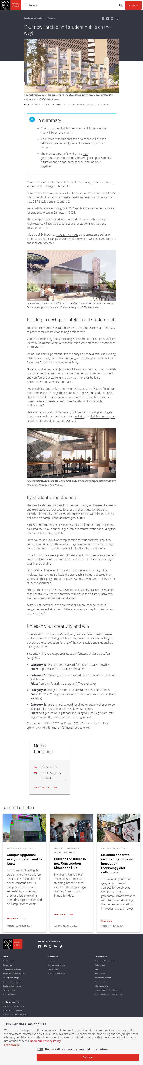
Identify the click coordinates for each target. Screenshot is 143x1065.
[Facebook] (39, 947)
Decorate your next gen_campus (115, 881)
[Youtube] (45, 947)
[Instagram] (50, 947)
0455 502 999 (50, 767)
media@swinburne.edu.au (52, 776)
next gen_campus (67, 234)
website (79, 416)
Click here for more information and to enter (62, 728)
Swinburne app (99, 416)
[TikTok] (61, 947)
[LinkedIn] (55, 947)
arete (52, 193)
